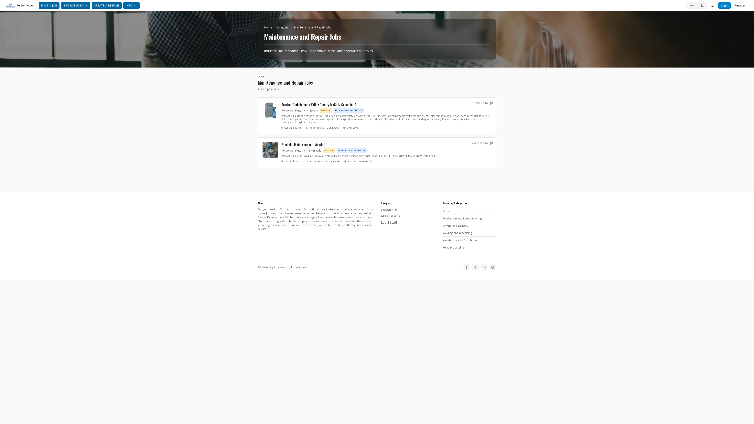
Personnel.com (299, 267)
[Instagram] (492, 267)
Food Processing (453, 247)
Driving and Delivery (455, 226)
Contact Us (389, 210)
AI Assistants (390, 216)
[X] (475, 267)
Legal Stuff (389, 222)
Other (446, 211)
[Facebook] (466, 267)
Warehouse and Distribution (461, 240)
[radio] (692, 5)
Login (724, 5)
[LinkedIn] (484, 267)
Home (268, 27)
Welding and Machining (457, 233)
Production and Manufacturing (462, 218)
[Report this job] (491, 103)
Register (740, 5)
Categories (283, 27)
